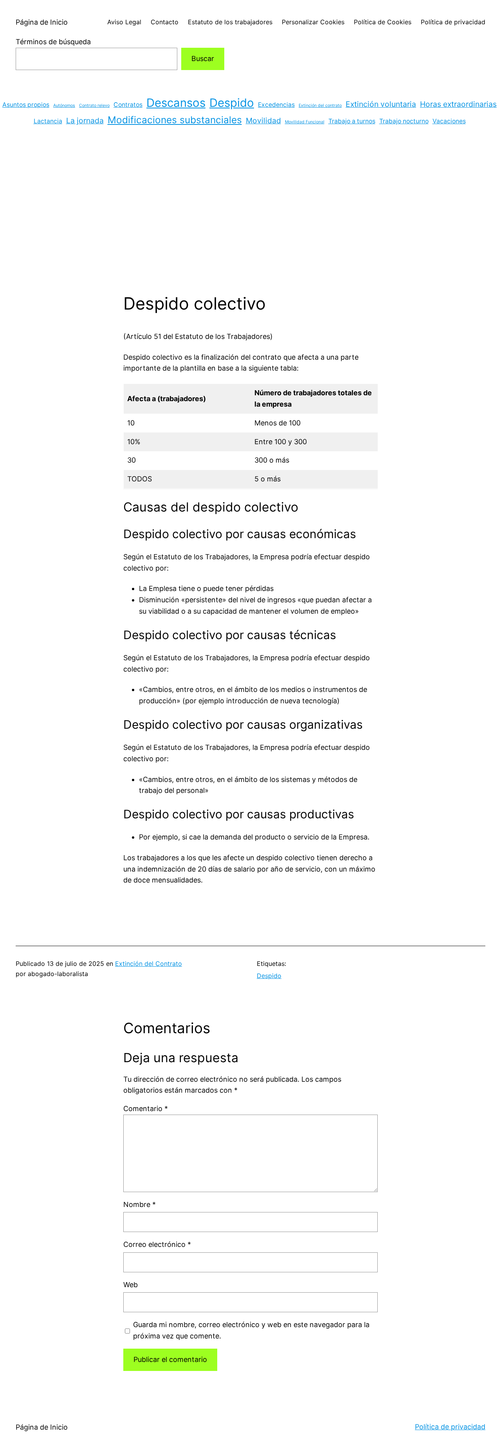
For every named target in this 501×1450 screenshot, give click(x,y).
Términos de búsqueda (53, 42)
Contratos (128, 104)
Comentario (145, 1108)
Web (130, 1285)
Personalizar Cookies (313, 22)
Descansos (175, 103)
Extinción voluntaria (381, 104)
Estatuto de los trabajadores (230, 22)
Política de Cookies (382, 22)
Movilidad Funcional (304, 121)
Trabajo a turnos (351, 121)
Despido (231, 103)
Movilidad (263, 120)
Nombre (139, 1204)
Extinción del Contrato (148, 963)
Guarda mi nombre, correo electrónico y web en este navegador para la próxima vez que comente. (251, 1330)
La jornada (85, 120)
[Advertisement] (250, 210)
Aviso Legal (124, 22)
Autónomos (64, 105)
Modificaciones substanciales (175, 120)
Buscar (202, 58)
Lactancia (48, 121)
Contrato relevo (94, 105)
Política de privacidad (453, 22)
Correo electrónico (157, 1244)
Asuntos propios (25, 104)
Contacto (164, 22)
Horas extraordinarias (458, 104)
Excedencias (276, 104)
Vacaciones (449, 121)
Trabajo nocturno (404, 121)
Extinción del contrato (320, 105)
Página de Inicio (42, 22)
